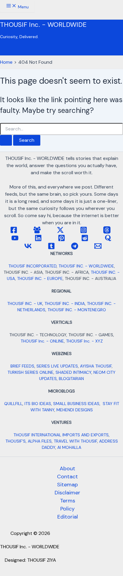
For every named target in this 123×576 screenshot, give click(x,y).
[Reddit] (85, 239)
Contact (67, 476)
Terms (67, 500)
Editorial (67, 516)
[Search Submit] (6, 140)
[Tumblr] (51, 247)
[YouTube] (15, 239)
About (67, 468)
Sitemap (67, 484)
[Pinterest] (61, 239)
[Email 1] (98, 247)
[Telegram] (75, 247)
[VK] (28, 247)
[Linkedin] (38, 239)
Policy (67, 508)
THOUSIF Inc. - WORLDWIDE (43, 24)
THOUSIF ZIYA (41, 560)
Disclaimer (67, 492)
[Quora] (108, 239)
